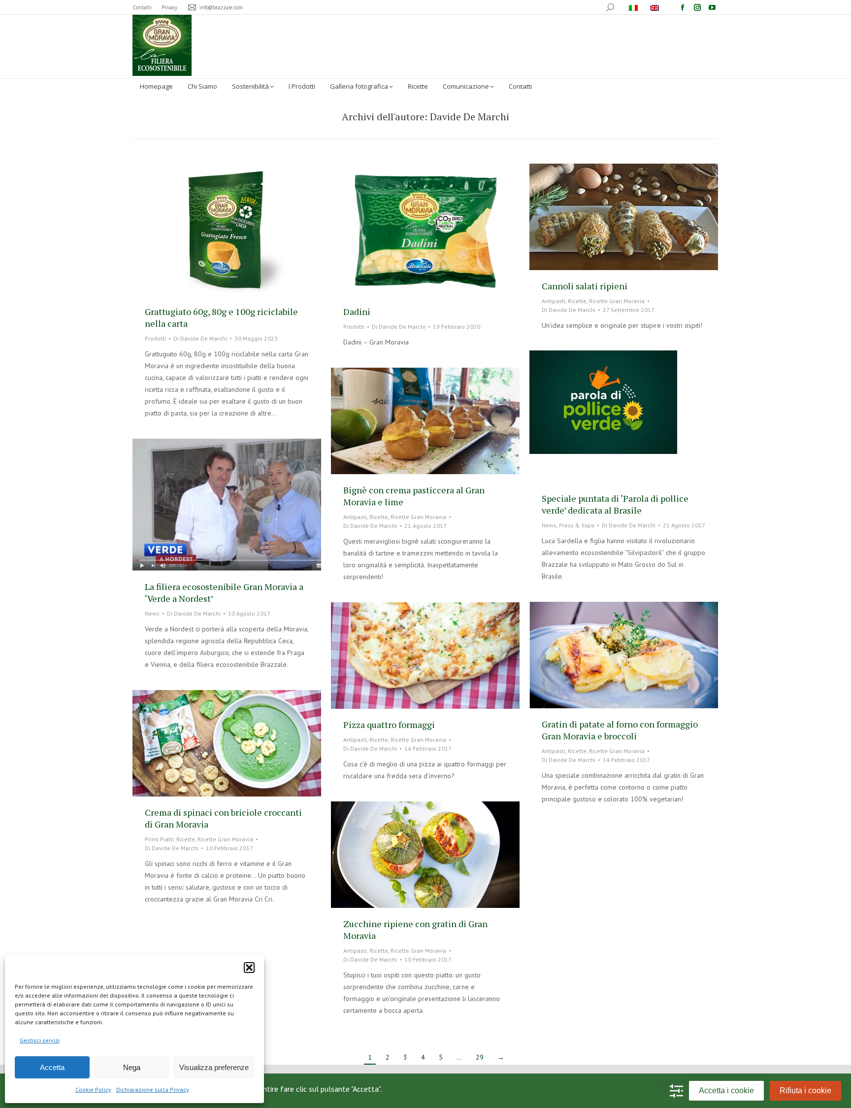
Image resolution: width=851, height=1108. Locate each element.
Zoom (214, 230)
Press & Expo (576, 525)
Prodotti (155, 338)
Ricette (577, 301)
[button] (249, 967)
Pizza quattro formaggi (389, 724)
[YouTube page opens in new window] (712, 7)
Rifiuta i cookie (805, 1090)
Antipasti (553, 301)
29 (480, 1057)
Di (200, 338)
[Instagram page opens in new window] (697, 7)
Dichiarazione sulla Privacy (152, 1089)
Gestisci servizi (40, 1040)
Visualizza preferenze (214, 1067)
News (549, 525)
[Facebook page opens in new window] (682, 7)
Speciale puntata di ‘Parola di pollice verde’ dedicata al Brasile (615, 504)
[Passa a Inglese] (655, 7)
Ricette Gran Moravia (617, 301)
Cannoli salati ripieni (584, 286)
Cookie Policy (93, 1089)
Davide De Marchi (469, 116)
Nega (131, 1067)
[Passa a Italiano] (634, 7)
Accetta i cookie (726, 1090)
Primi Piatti (159, 839)
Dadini (356, 311)
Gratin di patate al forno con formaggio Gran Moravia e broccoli (620, 730)
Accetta (52, 1067)
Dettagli (240, 230)
